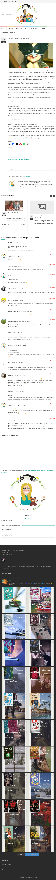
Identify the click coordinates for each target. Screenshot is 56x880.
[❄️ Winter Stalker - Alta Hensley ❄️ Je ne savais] (15, 759)
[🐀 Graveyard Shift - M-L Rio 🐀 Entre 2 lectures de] (15, 786)
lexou (9, 362)
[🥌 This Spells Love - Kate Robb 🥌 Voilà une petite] (15, 600)
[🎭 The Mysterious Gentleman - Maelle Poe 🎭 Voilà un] (41, 653)
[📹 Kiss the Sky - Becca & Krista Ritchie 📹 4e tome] (15, 706)
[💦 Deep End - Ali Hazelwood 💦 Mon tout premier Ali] (15, 653)
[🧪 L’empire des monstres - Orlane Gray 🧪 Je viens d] (15, 813)
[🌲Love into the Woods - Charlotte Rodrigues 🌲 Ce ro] (15, 626)
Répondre (52, 241)
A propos (10, 28)
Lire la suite (23, 224)
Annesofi (10, 375)
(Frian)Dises (43, 28)
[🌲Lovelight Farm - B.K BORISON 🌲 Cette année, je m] (15, 839)
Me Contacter (28, 518)
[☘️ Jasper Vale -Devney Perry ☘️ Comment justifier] (41, 839)
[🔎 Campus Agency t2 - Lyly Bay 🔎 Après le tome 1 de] (41, 706)
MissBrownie (39, 169)
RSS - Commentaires (7, 554)
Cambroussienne (13, 321)
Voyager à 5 (4, 32)
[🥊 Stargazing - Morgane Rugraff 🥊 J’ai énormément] (41, 680)
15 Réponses (30, 169)
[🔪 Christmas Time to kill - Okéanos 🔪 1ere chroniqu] (41, 813)
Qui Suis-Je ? (18, 28)
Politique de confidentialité (17, 550)
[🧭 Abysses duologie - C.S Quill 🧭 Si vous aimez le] (15, 733)
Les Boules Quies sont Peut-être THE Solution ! (19, 159)
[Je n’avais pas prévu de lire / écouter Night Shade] (41, 626)
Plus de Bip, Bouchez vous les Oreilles (16, 157)
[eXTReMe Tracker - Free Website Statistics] (3, 559)
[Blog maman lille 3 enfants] (28, 492)
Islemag (21, 877)
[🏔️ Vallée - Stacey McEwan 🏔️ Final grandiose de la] (15, 680)
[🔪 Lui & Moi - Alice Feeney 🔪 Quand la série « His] (41, 733)
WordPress (34, 877)
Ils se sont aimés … (12, 162)
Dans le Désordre (19, 169)
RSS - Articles (5, 552)
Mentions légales (6, 550)
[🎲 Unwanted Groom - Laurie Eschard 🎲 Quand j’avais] (41, 600)
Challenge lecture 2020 (30, 28)
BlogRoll (12, 32)
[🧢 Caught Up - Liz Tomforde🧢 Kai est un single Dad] (41, 759)
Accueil (3, 28)
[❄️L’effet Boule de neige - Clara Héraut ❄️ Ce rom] (41, 786)
